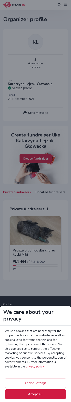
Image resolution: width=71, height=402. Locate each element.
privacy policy (35, 366)
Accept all (35, 394)
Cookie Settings (35, 383)
